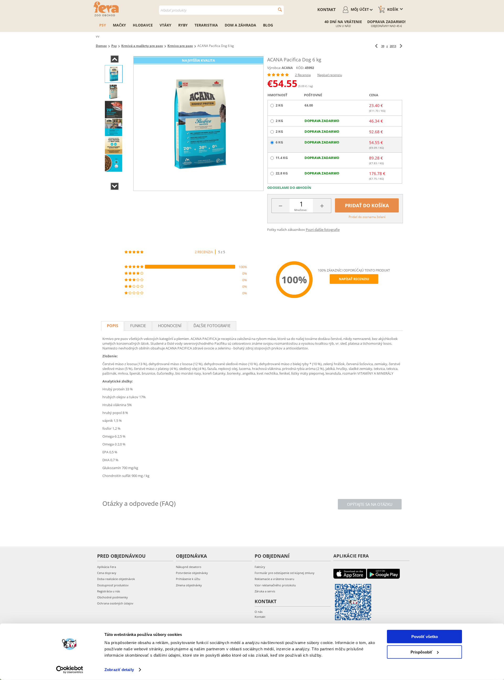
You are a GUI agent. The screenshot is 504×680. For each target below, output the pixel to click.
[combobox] (221, 10)
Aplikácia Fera (106, 567)
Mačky (119, 25)
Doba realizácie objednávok (116, 579)
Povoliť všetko (424, 636)
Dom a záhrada (240, 25)
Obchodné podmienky (112, 597)
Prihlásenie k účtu (188, 579)
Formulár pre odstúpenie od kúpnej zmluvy (284, 573)
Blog (268, 25)
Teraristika (206, 25)
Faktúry (260, 567)
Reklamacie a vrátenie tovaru (274, 579)
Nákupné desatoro (188, 567)
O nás (258, 612)
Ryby (183, 25)
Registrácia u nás (108, 591)
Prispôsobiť (421, 652)
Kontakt (326, 9)
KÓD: (300, 67)
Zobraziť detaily (119, 669)
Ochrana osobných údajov (115, 603)
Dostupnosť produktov (113, 585)
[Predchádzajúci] (376, 46)
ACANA (287, 68)
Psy (102, 25)
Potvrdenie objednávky (192, 573)
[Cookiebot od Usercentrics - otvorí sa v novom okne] (70, 670)
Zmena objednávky (189, 585)
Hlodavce (143, 25)
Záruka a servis (265, 591)
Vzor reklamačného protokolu (275, 585)
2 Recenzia (303, 75)
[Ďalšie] (401, 46)
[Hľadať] (280, 10)
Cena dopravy (106, 573)
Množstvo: (300, 210)
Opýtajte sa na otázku (369, 504)
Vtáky (165, 25)
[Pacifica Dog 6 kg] (198, 123)
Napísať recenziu (329, 75)
